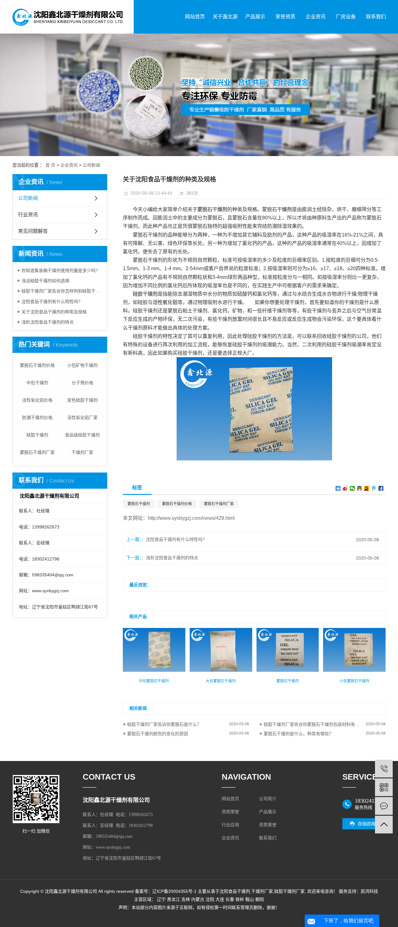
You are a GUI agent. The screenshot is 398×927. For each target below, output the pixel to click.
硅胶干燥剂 (37, 434)
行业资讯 (28, 214)
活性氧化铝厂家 (82, 417)
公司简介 (267, 798)
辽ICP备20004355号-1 (174, 891)
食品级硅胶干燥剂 (82, 434)
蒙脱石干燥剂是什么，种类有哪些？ (298, 733)
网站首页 (195, 16)
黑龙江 (173, 899)
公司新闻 (91, 165)
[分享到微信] (352, 488)
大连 (219, 899)
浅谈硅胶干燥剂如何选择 (45, 280)
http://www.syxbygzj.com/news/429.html (191, 518)
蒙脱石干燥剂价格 (37, 365)
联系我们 (376, 16)
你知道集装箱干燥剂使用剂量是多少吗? (59, 270)
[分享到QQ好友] (359, 488)
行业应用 (230, 825)
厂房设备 (346, 16)
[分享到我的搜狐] (366, 488)
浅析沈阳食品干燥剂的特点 (47, 322)
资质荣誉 (230, 811)
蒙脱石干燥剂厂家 (37, 452)
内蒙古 (197, 899)
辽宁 (161, 899)
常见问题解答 (33, 231)
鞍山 (249, 899)
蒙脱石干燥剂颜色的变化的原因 (157, 733)
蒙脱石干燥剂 (138, 504)
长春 (229, 899)
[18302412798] (384, 768)
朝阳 (259, 899)
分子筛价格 (82, 382)
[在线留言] (384, 806)
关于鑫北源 (225, 16)
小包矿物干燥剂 (82, 365)
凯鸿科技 (369, 891)
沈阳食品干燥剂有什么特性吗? (51, 301)
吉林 (185, 899)
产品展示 (255, 16)
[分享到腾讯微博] (374, 488)
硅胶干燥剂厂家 (289, 891)
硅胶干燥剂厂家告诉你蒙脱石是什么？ (164, 724)
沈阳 (210, 899)
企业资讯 (316, 16)
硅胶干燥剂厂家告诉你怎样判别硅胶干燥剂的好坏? (62, 290)
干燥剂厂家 (82, 452)
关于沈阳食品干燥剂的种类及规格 (54, 311)
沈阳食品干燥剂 (235, 891)
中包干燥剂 (37, 382)
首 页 (50, 165)
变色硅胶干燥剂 (82, 400)
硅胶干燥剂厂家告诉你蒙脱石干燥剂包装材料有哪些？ (316, 724)
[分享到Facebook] (381, 488)
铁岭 (239, 899)
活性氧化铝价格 (37, 400)
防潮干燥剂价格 (37, 417)
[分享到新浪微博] (345, 488)
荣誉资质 (285, 16)
